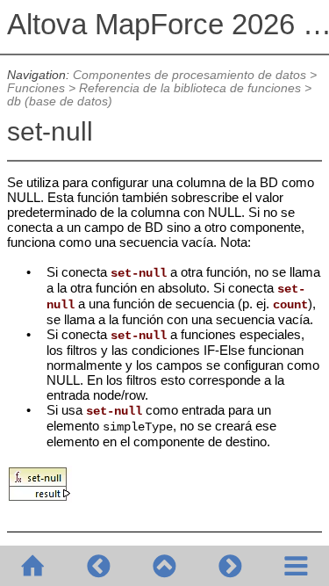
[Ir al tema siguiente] (230, 566)
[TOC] (296, 566)
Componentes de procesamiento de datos (189, 75)
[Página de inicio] (33, 566)
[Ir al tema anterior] (99, 566)
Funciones (36, 88)
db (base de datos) (59, 101)
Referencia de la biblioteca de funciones (190, 88)
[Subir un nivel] (164, 566)
